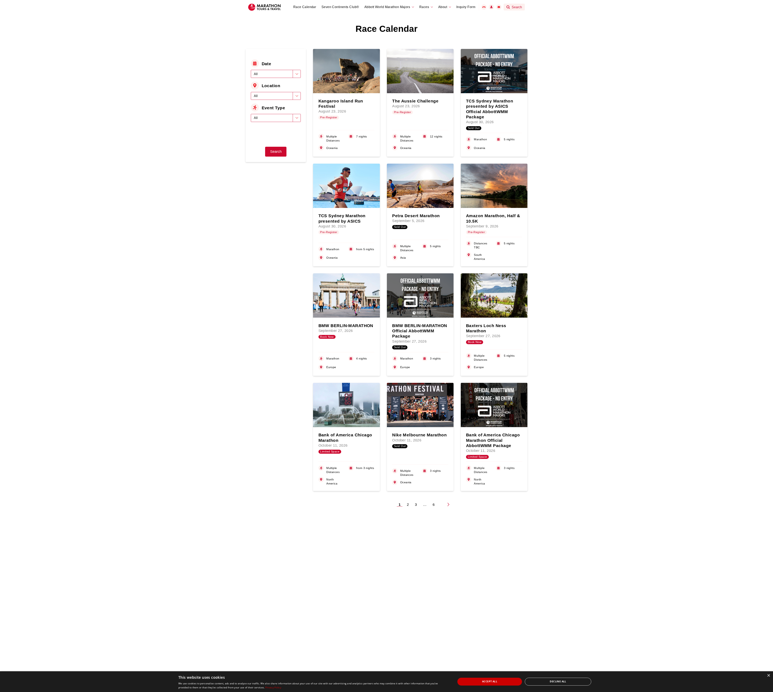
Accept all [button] (489, 681)
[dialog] (386, 681)
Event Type (273, 107)
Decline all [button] (558, 681)
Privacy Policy (273, 687)
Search (276, 152)
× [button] (768, 675)
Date (266, 63)
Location (271, 85)
